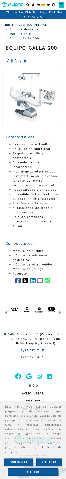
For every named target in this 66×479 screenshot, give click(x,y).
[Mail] (41, 282)
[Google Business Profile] (29, 377)
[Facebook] (19, 282)
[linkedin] (33, 282)
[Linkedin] (49, 377)
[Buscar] (28, 5)
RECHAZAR (49, 462)
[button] (33, 5)
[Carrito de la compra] (38, 5)
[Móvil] (53, 5)
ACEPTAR (33, 472)
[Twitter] (26, 282)
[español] (43, 5)
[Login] (48, 5)
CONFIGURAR (19, 462)
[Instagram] (39, 377)
